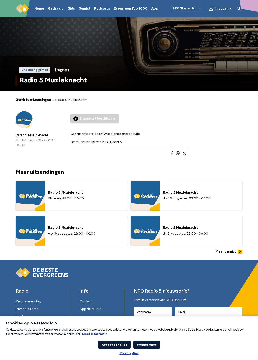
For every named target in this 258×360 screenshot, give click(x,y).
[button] (238, 8)
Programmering (28, 301)
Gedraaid (56, 8)
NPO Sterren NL (184, 8)
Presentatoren (27, 309)
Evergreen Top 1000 (131, 8)
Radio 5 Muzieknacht (32, 135)
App (154, 8)
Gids (71, 8)
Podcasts (102, 8)
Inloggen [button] (221, 8)
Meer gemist (226, 251)
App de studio (90, 309)
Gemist (84, 8)
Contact (86, 301)
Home (39, 8)
